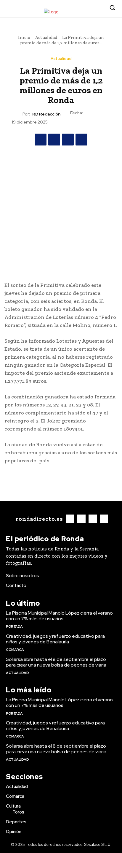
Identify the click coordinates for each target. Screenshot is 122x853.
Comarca (15, 649)
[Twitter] (90, 7)
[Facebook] (72, 7)
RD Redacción (46, 114)
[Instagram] (81, 7)
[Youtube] (99, 7)
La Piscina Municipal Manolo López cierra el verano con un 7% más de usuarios (59, 616)
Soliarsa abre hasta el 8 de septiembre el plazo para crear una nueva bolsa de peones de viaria (56, 662)
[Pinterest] (68, 139)
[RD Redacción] (17, 114)
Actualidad (46, 37)
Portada (14, 626)
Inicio (24, 37)
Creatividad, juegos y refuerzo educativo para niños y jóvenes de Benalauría (55, 639)
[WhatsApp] (81, 139)
